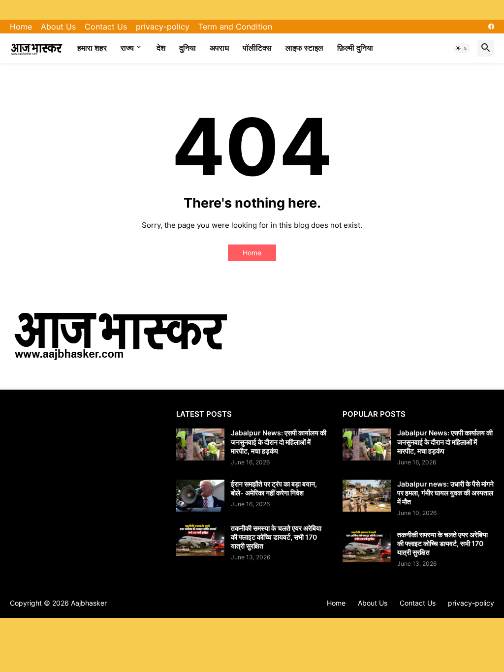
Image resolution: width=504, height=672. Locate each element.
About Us (58, 26)
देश (161, 48)
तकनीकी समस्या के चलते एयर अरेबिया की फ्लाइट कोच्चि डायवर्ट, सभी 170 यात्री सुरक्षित (276, 537)
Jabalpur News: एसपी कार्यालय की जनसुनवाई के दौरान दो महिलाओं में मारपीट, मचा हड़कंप (278, 441)
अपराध (219, 48)
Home (21, 26)
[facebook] (491, 26)
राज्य (127, 48)
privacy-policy (162, 26)
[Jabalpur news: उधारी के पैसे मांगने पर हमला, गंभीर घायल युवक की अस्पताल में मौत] (367, 496)
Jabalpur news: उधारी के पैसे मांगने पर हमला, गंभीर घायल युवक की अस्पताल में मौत (445, 493)
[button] (461, 48)
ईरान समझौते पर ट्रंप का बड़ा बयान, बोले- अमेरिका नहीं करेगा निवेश (274, 488)
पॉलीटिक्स (257, 48)
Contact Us (106, 26)
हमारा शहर (92, 48)
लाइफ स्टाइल (304, 48)
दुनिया (187, 48)
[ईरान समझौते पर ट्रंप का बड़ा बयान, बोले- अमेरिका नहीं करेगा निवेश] (200, 496)
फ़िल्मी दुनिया (355, 48)
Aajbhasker (89, 603)
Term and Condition (235, 26)
